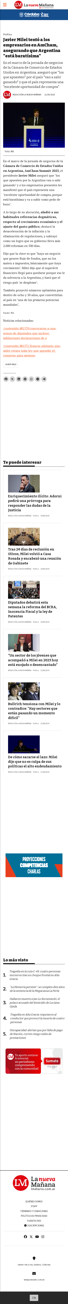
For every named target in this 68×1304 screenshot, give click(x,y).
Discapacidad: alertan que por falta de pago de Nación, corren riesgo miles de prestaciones (36, 1034)
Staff (34, 1206)
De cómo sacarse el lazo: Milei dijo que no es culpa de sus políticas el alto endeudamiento (35, 762)
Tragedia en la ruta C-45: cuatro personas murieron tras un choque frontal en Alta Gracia (34, 975)
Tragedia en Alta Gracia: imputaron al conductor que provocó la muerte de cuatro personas (37, 1018)
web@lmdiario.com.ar (34, 1279)
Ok (34, 1298)
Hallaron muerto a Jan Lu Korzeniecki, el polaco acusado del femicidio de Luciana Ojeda (34, 1002)
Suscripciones (35, 1225)
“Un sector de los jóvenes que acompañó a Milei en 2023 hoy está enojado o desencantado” (33, 660)
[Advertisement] (34, 420)
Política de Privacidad (34, 1216)
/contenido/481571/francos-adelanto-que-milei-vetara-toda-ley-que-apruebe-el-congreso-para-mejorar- (32, 350)
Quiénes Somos (34, 1201)
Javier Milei (10, 364)
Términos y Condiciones (34, 1211)
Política (7, 34)
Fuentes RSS (34, 1221)
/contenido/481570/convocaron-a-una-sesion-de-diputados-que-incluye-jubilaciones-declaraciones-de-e (30, 333)
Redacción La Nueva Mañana (27, 94)
